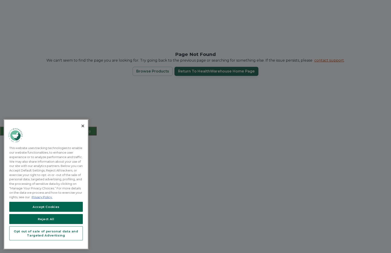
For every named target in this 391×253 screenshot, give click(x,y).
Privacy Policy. (42, 197)
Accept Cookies (46, 207)
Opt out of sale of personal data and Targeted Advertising (46, 233)
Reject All (46, 219)
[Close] (83, 126)
